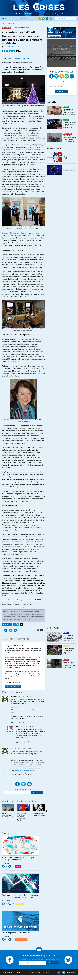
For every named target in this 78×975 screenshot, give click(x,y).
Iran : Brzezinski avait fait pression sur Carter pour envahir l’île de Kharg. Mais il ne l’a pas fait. (69, 111)
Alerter (22, 722)
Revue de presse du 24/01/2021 (15, 933)
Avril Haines (8, 47)
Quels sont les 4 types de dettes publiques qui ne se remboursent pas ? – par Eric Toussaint (20, 896)
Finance (65, 120)
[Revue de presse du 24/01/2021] (20, 921)
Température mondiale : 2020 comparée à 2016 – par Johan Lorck (20, 859)
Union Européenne (69, 170)
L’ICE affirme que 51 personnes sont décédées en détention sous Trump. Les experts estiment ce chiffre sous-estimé (69, 664)
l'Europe (65, 633)
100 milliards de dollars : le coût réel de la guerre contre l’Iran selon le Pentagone (69, 138)
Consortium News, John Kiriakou (20, 58)
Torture (14, 47)
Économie (19, 904)
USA (18, 47)
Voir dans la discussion (13, 686)
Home (4, 23)
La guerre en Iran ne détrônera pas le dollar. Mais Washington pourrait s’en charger (69, 651)
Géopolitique (10, 23)
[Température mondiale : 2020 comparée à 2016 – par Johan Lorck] (20, 846)
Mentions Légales (35, 972)
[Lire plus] (27, 619)
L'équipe (18, 972)
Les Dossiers (10, 19)
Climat (18, 866)
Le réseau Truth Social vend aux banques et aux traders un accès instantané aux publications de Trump (69, 125)
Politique (66, 659)
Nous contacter (8, 972)
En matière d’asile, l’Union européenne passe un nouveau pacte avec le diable (68, 638)
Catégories (22, 19)
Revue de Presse (21, 939)
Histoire (65, 106)
